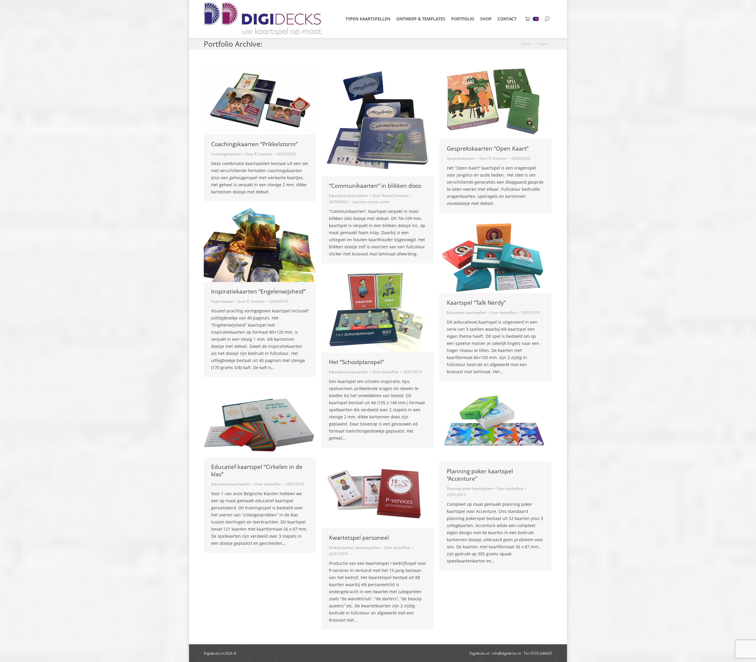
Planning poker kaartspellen (470, 488)
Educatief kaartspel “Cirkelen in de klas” (256, 470)
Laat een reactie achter (371, 201)
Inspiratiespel (222, 301)
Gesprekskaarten (461, 158)
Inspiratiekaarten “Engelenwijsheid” (258, 291)
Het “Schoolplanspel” (356, 362)
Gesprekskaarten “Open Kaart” (488, 148)
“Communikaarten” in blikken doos (375, 186)
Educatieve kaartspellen (348, 195)
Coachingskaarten (226, 153)
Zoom (251, 99)
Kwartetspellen (367, 547)
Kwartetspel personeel (359, 538)
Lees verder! (267, 99)
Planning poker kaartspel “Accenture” (480, 474)
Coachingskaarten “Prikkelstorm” (254, 144)
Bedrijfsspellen (341, 547)
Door (259, 153)
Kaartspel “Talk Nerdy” (476, 302)
